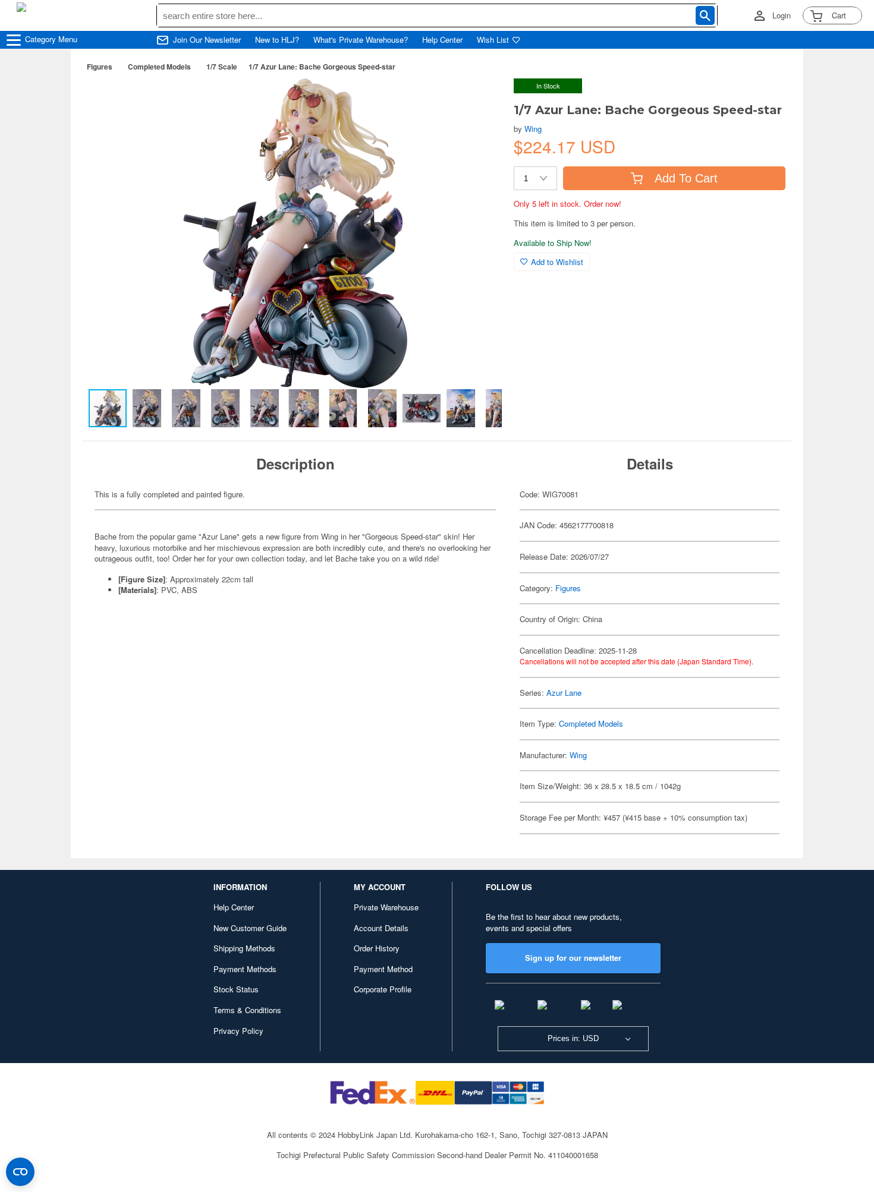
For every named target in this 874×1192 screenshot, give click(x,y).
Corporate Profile (382, 989)
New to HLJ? (277, 39)
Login (781, 15)
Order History (377, 948)
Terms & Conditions (247, 1010)
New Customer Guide (250, 928)
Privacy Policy (238, 1030)
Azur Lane (563, 692)
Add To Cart (686, 178)
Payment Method (383, 969)
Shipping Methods (244, 948)
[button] (480, 100)
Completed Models (159, 66)
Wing (533, 128)
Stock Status (236, 989)
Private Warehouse (386, 907)
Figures (99, 66)
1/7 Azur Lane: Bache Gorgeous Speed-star (322, 66)
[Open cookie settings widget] (20, 1172)
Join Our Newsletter (207, 39)
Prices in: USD (573, 1038)
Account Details (381, 928)
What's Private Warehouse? (360, 39)
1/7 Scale (221, 66)
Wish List (493, 39)
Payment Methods (244, 969)
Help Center (442, 39)
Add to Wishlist (557, 261)
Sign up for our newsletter (573, 957)
